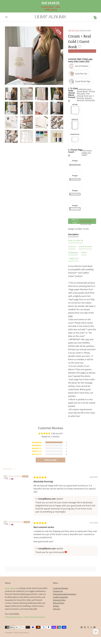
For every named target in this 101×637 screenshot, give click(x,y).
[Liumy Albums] (50, 17)
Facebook (18, 617)
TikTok (26, 617)
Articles (56, 606)
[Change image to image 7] (41, 108)
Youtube (41, 617)
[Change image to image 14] (26, 136)
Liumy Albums (23, 632)
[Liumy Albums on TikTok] (91, 627)
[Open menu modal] (6, 17)
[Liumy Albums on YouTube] (94, 627)
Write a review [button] (50, 460)
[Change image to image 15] (41, 136)
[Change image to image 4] (56, 93)
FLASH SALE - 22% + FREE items (50, 6)
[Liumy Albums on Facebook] (82, 627)
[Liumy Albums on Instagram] (88, 627)
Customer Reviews (60, 588)
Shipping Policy (59, 600)
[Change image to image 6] (26, 108)
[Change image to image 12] (56, 122)
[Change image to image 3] (41, 93)
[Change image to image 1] (11, 93)
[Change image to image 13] (11, 136)
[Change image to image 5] (11, 108)
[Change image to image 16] (56, 136)
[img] (40, 477)
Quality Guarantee (60, 597)
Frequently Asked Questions (64, 594)
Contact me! (58, 591)
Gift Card (56, 609)
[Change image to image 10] (26, 122)
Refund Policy (58, 603)
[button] (37, 442)
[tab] (73, 235)
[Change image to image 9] (11, 122)
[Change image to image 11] (41, 122)
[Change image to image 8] (56, 108)
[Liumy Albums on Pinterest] (85, 627)
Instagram (9, 617)
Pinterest (33, 617)
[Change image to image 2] (26, 93)
